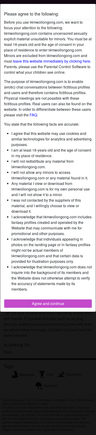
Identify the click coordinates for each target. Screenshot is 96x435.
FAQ (33, 114)
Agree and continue (48, 303)
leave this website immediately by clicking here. (52, 61)
